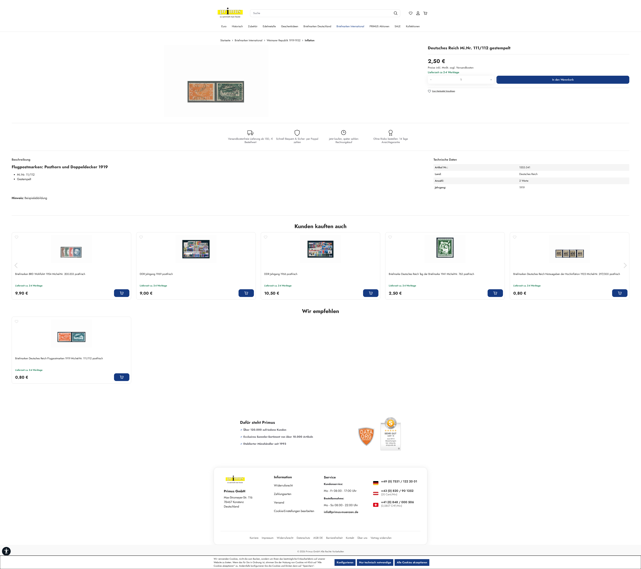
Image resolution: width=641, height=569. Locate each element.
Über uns (362, 538)
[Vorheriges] (15, 266)
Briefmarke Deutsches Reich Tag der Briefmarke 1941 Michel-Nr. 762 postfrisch (431, 274)
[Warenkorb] (426, 13)
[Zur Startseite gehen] (230, 13)
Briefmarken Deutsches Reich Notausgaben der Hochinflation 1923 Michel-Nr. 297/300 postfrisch (566, 274)
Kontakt (350, 538)
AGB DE (318, 538)
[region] (218, 81)
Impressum (267, 538)
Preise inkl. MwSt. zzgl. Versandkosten (451, 68)
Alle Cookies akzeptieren (412, 562)
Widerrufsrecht (283, 485)
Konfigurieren (345, 562)
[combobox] (321, 13)
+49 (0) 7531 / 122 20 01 (399, 481)
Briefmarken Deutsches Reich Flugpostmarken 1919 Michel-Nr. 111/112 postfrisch (59, 358)
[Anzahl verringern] (431, 80)
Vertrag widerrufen (381, 538)
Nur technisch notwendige (375, 562)
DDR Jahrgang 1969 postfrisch (156, 274)
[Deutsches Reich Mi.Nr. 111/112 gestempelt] (216, 81)
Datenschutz (303, 538)
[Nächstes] (625, 266)
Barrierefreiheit (334, 538)
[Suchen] (396, 13)
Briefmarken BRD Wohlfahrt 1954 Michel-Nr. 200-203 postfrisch (50, 274)
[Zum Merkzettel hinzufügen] (16, 237)
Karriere (254, 538)
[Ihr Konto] (418, 13)
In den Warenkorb (563, 80)
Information (283, 477)
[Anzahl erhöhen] (491, 80)
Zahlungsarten (282, 494)
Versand (279, 502)
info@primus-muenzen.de (341, 512)
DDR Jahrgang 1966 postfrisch (280, 274)
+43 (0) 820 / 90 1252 (397, 490)
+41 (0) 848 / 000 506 (397, 502)
